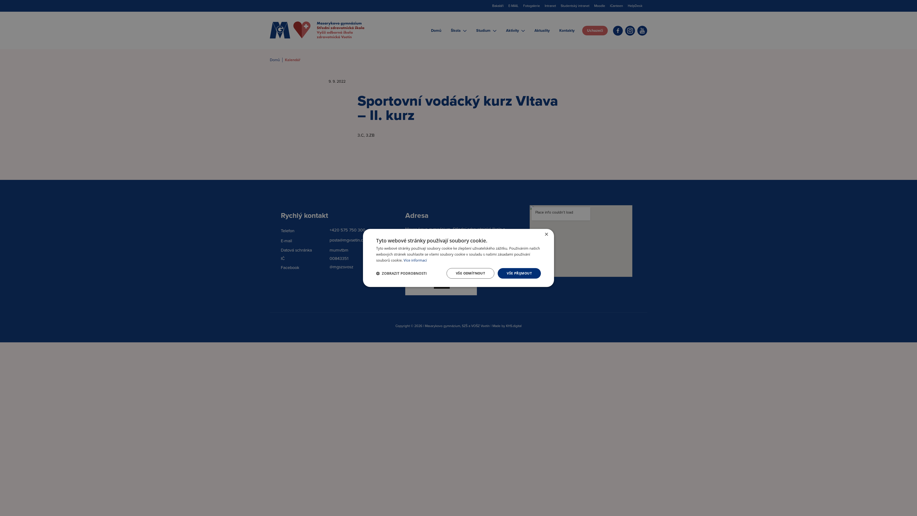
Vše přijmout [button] (519, 273)
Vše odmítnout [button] (470, 273)
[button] (401, 273)
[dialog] (458, 258)
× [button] (546, 234)
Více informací (415, 260)
